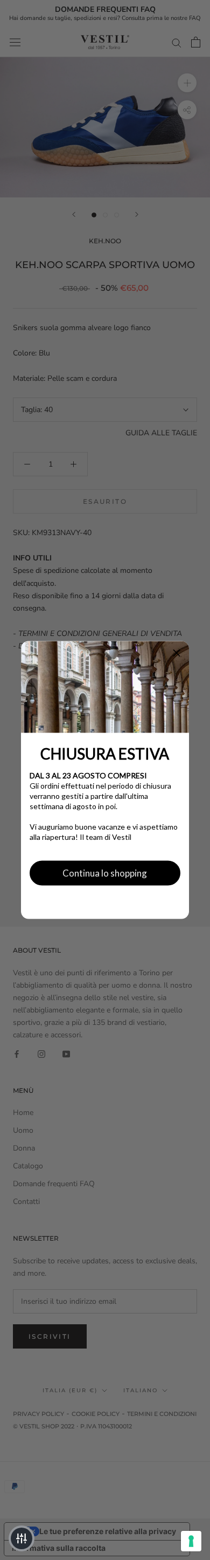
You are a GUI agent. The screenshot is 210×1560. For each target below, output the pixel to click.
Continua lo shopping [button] (104, 872)
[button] (176, 653)
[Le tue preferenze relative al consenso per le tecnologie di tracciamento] (191, 1541)
